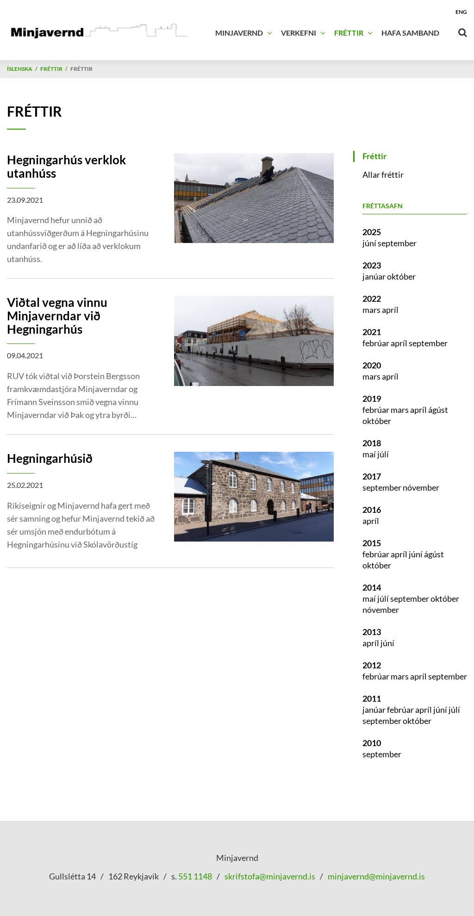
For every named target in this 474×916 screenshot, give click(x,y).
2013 (371, 632)
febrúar (376, 343)
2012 (371, 665)
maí (369, 454)
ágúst (438, 410)
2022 (371, 298)
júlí (383, 454)
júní (370, 243)
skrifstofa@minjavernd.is (270, 876)
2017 (371, 476)
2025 (371, 232)
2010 (371, 743)
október (401, 276)
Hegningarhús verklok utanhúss (66, 166)
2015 (371, 543)
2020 (371, 365)
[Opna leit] (462, 30)
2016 (371, 510)
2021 (371, 332)
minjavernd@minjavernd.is (376, 876)
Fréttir (51, 68)
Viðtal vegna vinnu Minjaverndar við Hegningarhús (57, 315)
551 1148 (194, 876)
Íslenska (19, 68)
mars (372, 310)
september (397, 243)
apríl (390, 310)
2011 (371, 698)
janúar (374, 276)
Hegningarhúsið (50, 458)
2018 (371, 443)
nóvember (421, 487)
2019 (371, 398)
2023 (371, 265)
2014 (371, 587)
